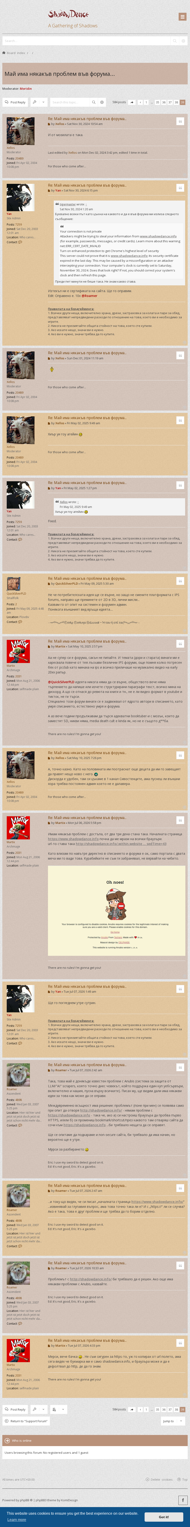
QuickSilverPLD (16, 594)
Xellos (11, 148)
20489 (19, 158)
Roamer (12, 1089)
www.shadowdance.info (158, 236)
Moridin (26, 88)
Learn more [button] (16, 1520)
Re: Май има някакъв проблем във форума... (87, 118)
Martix (11, 666)
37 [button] (170, 102)
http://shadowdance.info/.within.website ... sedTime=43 (121, 844)
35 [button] (157, 102)
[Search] (175, 40)
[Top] (184, 174)
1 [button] (146, 102)
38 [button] (176, 102)
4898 (18, 1100)
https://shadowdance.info (69, 1115)
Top (185, 1479)
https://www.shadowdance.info (73, 839)
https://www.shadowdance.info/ (157, 1201)
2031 (18, 676)
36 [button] (163, 102)
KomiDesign (69, 1500)
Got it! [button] (164, 1517)
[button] (132, 102)
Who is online (22, 1440)
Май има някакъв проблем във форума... (60, 73)
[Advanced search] (183, 40)
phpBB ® (26, 1500)
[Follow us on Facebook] (183, 1500)
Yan (9, 214)
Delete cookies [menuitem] (162, 1479)
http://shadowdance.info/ (101, 1110)
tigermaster (68, 204)
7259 (18, 224)
